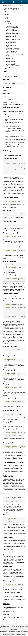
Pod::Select (13, 611)
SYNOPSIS (7, 19)
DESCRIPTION (8, 23)
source (12, 5)
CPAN (15, 5)
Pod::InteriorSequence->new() (13, 39)
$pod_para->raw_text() (12, 30)
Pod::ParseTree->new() (12, 57)
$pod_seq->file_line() (11, 52)
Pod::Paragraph (8, 24)
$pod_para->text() (11, 29)
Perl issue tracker (15, 632)
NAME (6, 17)
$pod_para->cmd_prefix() (12, 32)
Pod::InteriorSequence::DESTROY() (15, 54)
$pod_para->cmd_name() (12, 27)
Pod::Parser (20, 607)
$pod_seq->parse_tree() (12, 51)
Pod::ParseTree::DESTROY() (13, 66)
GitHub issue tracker (3, 627)
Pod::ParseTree (8, 55)
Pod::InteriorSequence (10, 38)
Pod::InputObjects (7, 5)
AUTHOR (7, 68)
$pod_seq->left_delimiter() (13, 48)
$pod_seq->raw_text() (12, 46)
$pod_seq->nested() (11, 45)
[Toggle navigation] (3, 2)
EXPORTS (7, 21)
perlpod (13, 123)
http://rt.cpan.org (17, 617)
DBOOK (16, 626)
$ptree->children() (11, 60)
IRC (25, 632)
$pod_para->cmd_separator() (13, 33)
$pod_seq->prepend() (12, 42)
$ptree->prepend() (11, 61)
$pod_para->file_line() (12, 36)
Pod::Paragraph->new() (12, 26)
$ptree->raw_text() (11, 64)
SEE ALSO (7, 67)
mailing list (22, 632)
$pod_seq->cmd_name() (12, 41)
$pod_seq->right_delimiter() (13, 49)
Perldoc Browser (20, 2)
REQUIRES (7, 20)
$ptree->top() (10, 58)
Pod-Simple (7, 107)
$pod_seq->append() (11, 43)
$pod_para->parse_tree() (12, 35)
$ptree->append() (11, 63)
